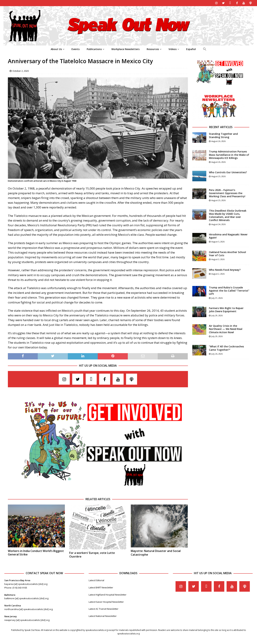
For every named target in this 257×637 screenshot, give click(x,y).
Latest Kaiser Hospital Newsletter (106, 601)
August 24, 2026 (218, 224)
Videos (173, 49)
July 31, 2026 (217, 298)
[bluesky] (230, 3)
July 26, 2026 (217, 353)
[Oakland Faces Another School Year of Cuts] (199, 256)
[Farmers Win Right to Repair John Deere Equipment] (199, 312)
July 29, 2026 (217, 315)
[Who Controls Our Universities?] (199, 176)
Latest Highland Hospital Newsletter (107, 594)
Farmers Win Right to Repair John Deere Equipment (226, 309)
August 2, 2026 (217, 273)
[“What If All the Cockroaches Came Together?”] (199, 350)
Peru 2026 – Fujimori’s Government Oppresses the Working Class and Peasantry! (227, 193)
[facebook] (237, 3)
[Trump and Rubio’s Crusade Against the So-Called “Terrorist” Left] (199, 291)
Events (76, 49)
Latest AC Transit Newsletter (103, 608)
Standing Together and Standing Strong (223, 135)
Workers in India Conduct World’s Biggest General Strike (36, 552)
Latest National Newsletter (103, 616)
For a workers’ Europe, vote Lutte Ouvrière (92, 554)
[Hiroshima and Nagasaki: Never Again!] (199, 238)
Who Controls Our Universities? (228, 172)
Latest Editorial (96, 580)
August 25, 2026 (218, 176)
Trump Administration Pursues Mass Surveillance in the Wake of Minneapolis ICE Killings (229, 154)
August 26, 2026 (218, 141)
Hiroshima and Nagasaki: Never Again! (228, 236)
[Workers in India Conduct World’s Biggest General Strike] (36, 526)
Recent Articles (221, 127)
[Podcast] (251, 3)
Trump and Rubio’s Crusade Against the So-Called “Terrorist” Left (229, 290)
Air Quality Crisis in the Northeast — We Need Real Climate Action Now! (225, 329)
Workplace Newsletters (125, 49)
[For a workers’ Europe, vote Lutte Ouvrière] (97, 527)
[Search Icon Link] (204, 49)
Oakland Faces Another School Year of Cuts (227, 253)
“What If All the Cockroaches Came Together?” (226, 348)
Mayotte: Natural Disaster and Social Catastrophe (156, 552)
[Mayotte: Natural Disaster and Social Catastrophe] (159, 526)
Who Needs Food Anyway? (225, 269)
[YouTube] (244, 3)
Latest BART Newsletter (101, 587)
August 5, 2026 (217, 241)
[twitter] (223, 3)
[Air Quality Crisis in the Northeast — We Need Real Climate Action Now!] (199, 329)
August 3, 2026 (217, 259)
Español (191, 49)
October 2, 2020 (20, 70)
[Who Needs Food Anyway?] (199, 273)
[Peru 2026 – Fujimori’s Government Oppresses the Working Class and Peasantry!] (199, 193)
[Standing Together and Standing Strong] (199, 137)
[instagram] (216, 3)
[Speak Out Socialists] (128, 43)
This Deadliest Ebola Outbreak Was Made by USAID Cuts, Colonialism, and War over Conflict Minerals (227, 215)
